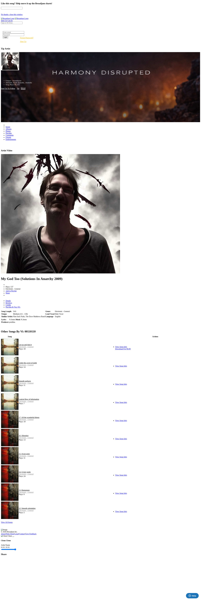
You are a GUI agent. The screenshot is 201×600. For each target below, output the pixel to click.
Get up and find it (25, 345)
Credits (8, 305)
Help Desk (10, 534)
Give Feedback (30, 534)
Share (23, 89)
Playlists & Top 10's (13, 307)
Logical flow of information (29, 399)
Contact (22, 534)
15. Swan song (24, 454)
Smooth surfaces (25, 381)
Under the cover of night (28, 363)
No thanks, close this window (12, 15)
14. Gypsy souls (25, 472)
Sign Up (23, 42)
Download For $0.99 (123, 349)
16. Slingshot (23, 436)
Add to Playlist (11, 291)
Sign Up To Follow (8, 89)
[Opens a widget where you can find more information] (192, 596)
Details (8, 301)
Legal (16, 534)
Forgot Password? (26, 38)
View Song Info (121, 347)
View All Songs (7, 522)
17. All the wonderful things (29, 417)
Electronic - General (26, 347)
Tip (18, 89)
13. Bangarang (24, 490)
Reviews (9, 303)
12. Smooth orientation (27, 508)
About (3, 534)
